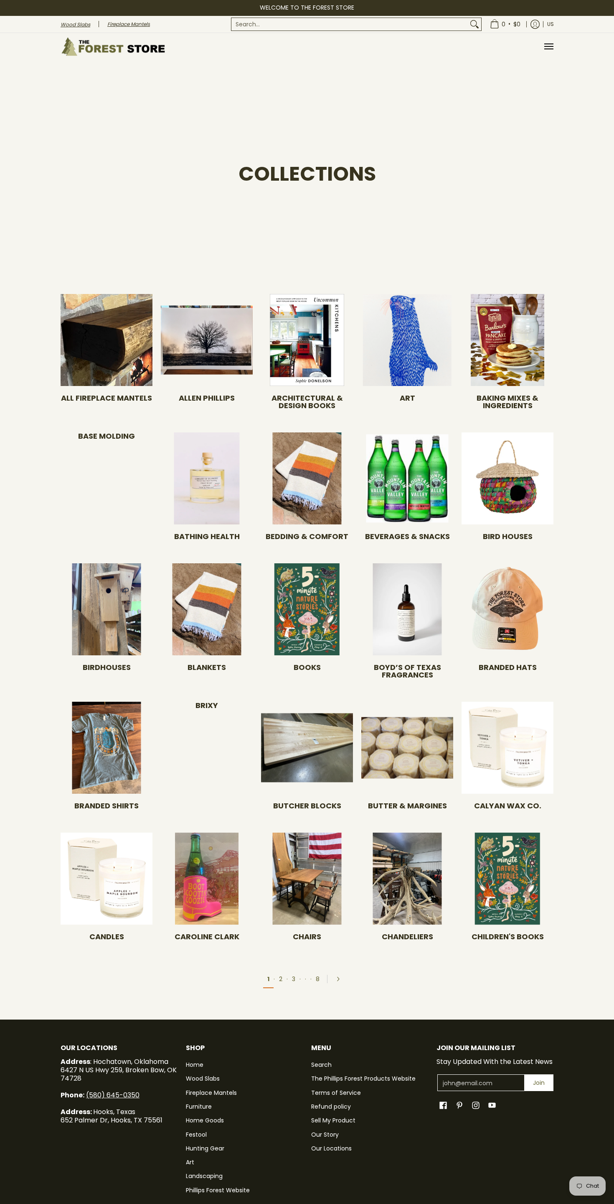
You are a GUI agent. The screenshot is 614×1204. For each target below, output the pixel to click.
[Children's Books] (507, 879)
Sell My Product (333, 1120)
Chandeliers (407, 936)
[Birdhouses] (106, 609)
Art (407, 398)
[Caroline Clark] (207, 879)
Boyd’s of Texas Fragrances (407, 671)
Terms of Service (336, 1093)
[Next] (341, 979)
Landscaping (204, 1176)
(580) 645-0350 (113, 1095)
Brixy (206, 705)
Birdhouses (107, 667)
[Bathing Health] (207, 478)
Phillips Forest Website (218, 1190)
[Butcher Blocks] (307, 748)
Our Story (325, 1134)
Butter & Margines (407, 805)
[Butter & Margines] (407, 748)
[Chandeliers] (407, 879)
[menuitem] (356, 24)
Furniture (199, 1106)
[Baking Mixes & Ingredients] (507, 340)
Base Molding (106, 436)
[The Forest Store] (113, 46)
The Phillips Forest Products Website (363, 1078)
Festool (196, 1134)
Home (194, 1065)
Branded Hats (508, 667)
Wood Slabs (203, 1078)
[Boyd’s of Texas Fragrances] (407, 609)
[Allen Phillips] (207, 340)
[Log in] (535, 24)
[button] (443, 1105)
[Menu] (548, 46)
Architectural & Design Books (307, 402)
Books (307, 667)
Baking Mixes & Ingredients (507, 402)
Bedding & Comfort (307, 536)
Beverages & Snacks (407, 536)
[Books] (307, 609)
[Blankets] (207, 609)
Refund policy (331, 1106)
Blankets (207, 667)
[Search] (474, 24)
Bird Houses (508, 536)
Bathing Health (207, 536)
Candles (106, 936)
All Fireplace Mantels (106, 398)
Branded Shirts (106, 805)
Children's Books (508, 936)
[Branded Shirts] (106, 748)
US (550, 24)
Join (539, 1083)
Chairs (307, 936)
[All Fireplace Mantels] (106, 340)
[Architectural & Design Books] (307, 340)
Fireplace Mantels (211, 1093)
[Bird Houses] (507, 478)
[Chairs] (307, 879)
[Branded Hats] (507, 609)
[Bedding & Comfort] (307, 478)
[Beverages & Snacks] (407, 478)
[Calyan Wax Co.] (507, 748)
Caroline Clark (207, 936)
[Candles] (106, 879)
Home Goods (205, 1120)
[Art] (407, 340)
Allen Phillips (207, 398)
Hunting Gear (205, 1148)
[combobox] (349, 24)
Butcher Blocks (307, 805)
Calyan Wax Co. (507, 805)
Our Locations (331, 1148)
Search (321, 1065)
